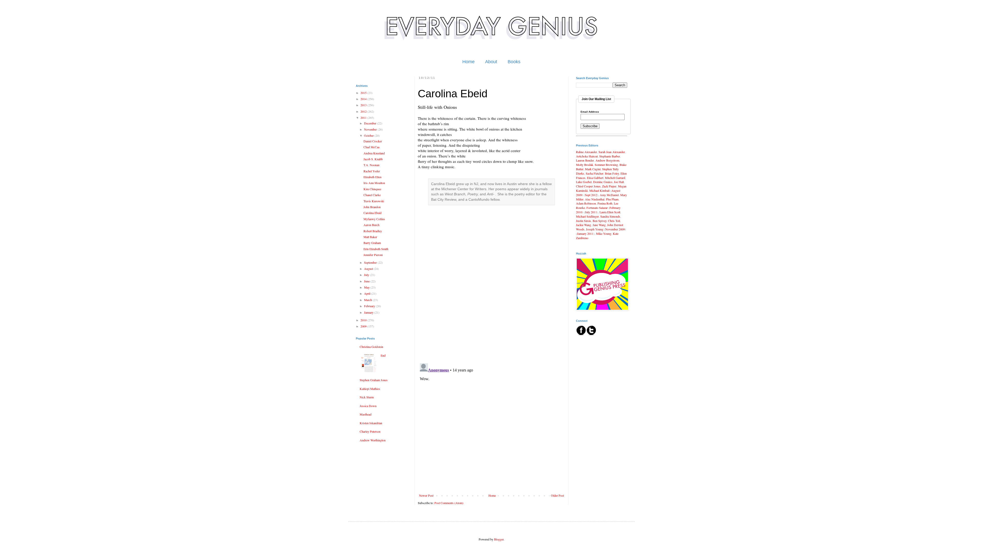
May (367, 287)
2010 (363, 320)
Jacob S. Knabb (373, 159)
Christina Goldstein (371, 347)
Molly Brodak (584, 165)
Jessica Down (368, 406)
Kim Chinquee (372, 189)
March (368, 300)
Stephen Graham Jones (374, 380)
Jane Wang (599, 225)
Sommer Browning (606, 165)
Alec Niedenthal (594, 199)
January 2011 (585, 233)
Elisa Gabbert (595, 178)
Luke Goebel (584, 182)
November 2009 (615, 229)
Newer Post (426, 495)
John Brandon (372, 207)
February (370, 306)
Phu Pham (612, 199)
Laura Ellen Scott (610, 212)
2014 (363, 99)
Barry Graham (372, 243)
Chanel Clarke (372, 195)
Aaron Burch (371, 225)
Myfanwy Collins (374, 219)
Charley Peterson (370, 431)
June (367, 281)
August (369, 269)
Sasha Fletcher (594, 173)
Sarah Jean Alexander (612, 152)
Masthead (365, 414)
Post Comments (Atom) (448, 503)
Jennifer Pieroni (373, 255)
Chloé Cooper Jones (588, 186)
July (367, 275)
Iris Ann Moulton (374, 183)
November (371, 129)
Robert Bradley (373, 231)
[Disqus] (491, 293)
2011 (363, 117)
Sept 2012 (591, 195)
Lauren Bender (585, 160)
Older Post (557, 495)
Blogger (499, 539)
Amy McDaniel (609, 195)
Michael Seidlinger (587, 216)
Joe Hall (619, 182)
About (491, 61)
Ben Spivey (599, 221)
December (370, 123)
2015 (363, 93)
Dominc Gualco (602, 182)
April (367, 293)
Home (468, 61)
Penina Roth (604, 203)
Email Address (590, 112)
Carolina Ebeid (372, 213)
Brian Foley (612, 173)
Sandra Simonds (610, 216)
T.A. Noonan (371, 165)
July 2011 (591, 212)
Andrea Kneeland (374, 153)
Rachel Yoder (372, 171)
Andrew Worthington (373, 440)
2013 (363, 105)
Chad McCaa (371, 147)
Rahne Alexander (586, 152)
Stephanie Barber (609, 156)
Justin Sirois (583, 221)
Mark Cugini (593, 169)
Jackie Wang (583, 225)
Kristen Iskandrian (371, 423)
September (371, 262)
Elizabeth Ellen (372, 177)
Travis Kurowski (374, 201)
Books (514, 61)
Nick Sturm (367, 397)
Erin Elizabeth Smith (376, 249)
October (369, 135)
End (383, 355)
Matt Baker (370, 237)
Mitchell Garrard (615, 178)
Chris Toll (614, 221)
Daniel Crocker (373, 141)
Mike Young (603, 233)
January (369, 312)
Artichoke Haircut (587, 156)
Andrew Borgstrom (607, 160)
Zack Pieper (609, 186)
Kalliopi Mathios (370, 389)
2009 (363, 326)
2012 (363, 111)
